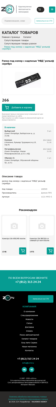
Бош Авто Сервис (29, 343)
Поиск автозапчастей (29, 335)
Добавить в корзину (21, 107)
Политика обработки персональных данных (28, 396)
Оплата (29, 331)
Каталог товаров (29, 339)
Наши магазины (29, 346)
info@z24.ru (28, 363)
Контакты (29, 350)
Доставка (29, 327)
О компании (29, 311)
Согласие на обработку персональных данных (28, 399)
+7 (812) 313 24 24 (28, 282)
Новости (29, 319)
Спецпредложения (29, 315)
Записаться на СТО (44, 21)
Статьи (29, 323)
